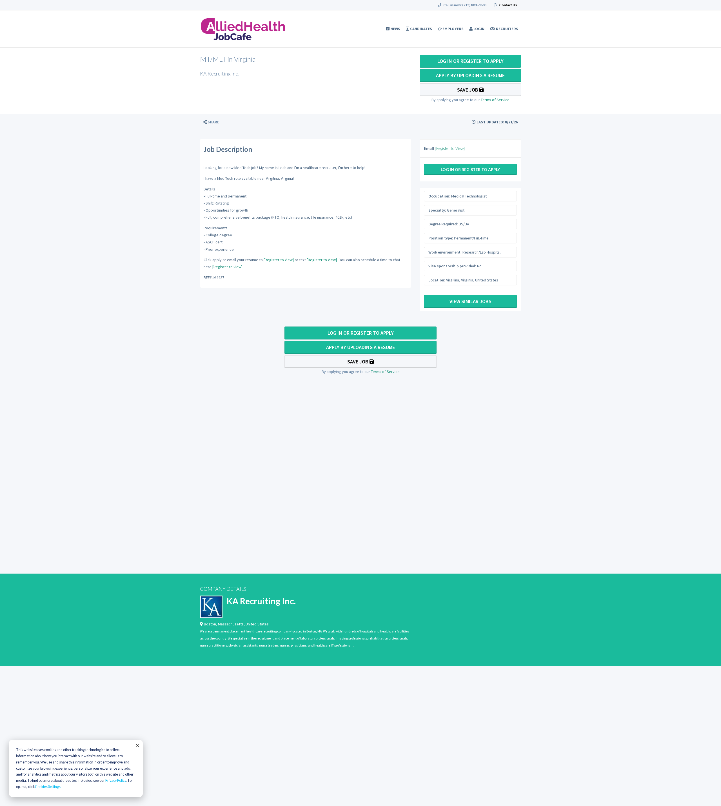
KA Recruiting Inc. (261, 601)
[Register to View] (279, 259)
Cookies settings (48, 787)
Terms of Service (495, 99)
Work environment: (445, 252)
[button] (211, 122)
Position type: (440, 238)
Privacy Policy (115, 780)
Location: (436, 280)
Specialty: (437, 210)
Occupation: (439, 196)
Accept (137, 745)
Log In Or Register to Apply (470, 61)
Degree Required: (443, 224)
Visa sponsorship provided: (452, 265)
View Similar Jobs (470, 301)
